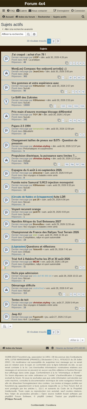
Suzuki (26, 88)
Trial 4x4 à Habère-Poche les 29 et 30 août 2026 (41, 258)
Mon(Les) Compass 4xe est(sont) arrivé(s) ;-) (39, 68)
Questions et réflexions (40, 246)
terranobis (38, 128)
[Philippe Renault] (13, 399)
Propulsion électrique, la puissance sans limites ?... (44, 155)
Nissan (26, 202)
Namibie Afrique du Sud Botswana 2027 (36, 221)
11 (79, 294)
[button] (58, 41)
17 (83, 120)
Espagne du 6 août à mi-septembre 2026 (37, 170)
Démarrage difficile (23, 285)
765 (66, 164)
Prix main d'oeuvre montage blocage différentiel (42, 111)
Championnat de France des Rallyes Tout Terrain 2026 (45, 232)
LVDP (36, 57)
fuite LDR (59, 196)
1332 (70, 106)
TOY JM (37, 114)
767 (77, 164)
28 (70, 77)
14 (70, 120)
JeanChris (38, 71)
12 (83, 294)
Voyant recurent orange (26, 209)
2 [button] (53, 41)
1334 (82, 106)
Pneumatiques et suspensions (38, 148)
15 (75, 120)
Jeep (25, 74)
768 (82, 164)
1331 (63, 106)
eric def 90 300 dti (42, 276)
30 (79, 77)
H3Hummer (39, 86)
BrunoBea (38, 224)
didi (35, 235)
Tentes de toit (20, 299)
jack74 (36, 212)
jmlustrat (37, 173)
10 (83, 91)
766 (72, 164)
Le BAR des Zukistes (24, 97)
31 (83, 77)
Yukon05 (37, 249)
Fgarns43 (38, 317)
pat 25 (36, 199)
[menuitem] (11, 10)
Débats (26, 161)
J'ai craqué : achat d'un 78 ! (29, 54)
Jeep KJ (16, 314)
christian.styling (41, 146)
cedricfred (38, 288)
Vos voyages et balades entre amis (40, 175)
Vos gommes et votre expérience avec (35, 83)
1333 (76, 106)
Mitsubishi (28, 131)
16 (79, 120)
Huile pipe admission (25, 273)
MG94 (36, 261)
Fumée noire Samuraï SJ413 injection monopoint (42, 182)
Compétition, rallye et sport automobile (41, 237)
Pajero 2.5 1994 (21, 125)
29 (75, 77)
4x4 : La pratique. (31, 59)
